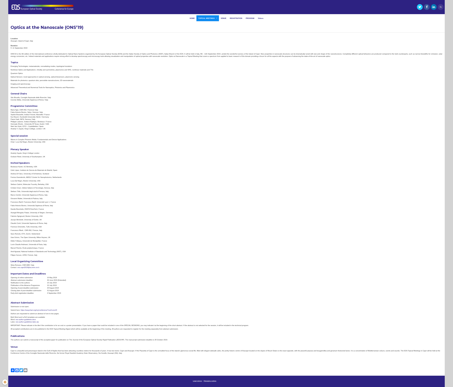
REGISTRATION (236, 18)
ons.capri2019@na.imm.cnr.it (28, 267)
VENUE (223, 18)
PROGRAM (250, 18)
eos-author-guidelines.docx (25, 319)
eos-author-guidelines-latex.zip (27, 322)
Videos (260, 18)
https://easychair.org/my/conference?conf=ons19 (39, 310)
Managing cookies (210, 381)
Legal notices (197, 381)
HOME (192, 18)
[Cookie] (5, 382)
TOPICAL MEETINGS (206, 18)
